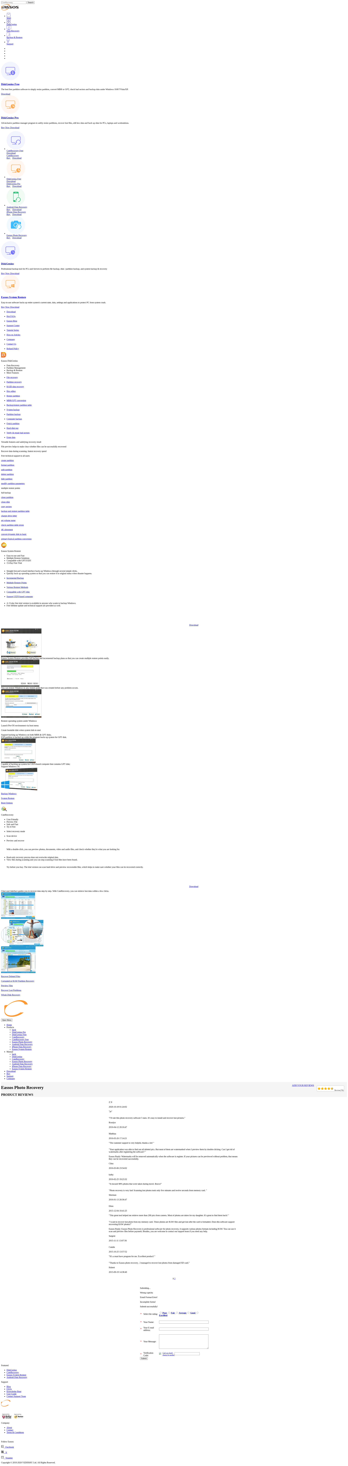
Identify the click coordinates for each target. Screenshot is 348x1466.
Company (11, 1078)
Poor (164, 1313)
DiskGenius (17, 1056)
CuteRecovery (13, 155)
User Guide (11, 1394)
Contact (10, 1430)
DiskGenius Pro (13, 184)
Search (30, 2)
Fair (173, 1313)
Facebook (9, 1447)
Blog (9, 1386)
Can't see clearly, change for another (169, 1354)
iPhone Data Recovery (16, 212)
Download (5, 94)
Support (10, 1076)
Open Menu (6, 1020)
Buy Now (5, 127)
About (9, 1427)
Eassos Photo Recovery (17, 235)
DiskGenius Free (14, 179)
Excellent (163, 1315)
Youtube (8, 1458)
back (14, 1030)
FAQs (9, 1389)
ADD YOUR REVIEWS (303, 1085)
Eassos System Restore (22, 1049)
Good (192, 1313)
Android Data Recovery (17, 207)
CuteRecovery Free (15, 151)
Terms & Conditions (15, 1432)
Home (9, 1025)
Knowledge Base (14, 1391)
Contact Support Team (16, 1396)
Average (182, 1313)
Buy (9, 158)
